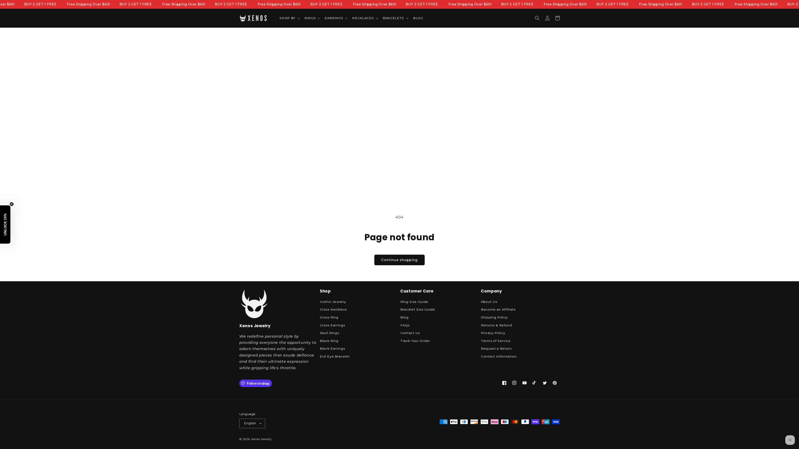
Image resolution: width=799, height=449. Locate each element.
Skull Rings (329, 333)
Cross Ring (329, 317)
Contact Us (410, 333)
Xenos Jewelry (261, 439)
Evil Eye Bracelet (335, 356)
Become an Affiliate (498, 309)
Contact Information (499, 356)
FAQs (405, 325)
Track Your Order (415, 341)
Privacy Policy (493, 333)
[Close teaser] (12, 204)
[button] (289, 18)
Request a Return (496, 348)
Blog (404, 317)
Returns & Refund (496, 325)
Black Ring (329, 341)
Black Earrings (332, 348)
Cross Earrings (332, 325)
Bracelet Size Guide (417, 309)
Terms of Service (496, 341)
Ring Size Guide (414, 302)
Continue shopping (399, 260)
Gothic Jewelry (333, 302)
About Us (489, 302)
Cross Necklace (333, 309)
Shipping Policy (494, 317)
